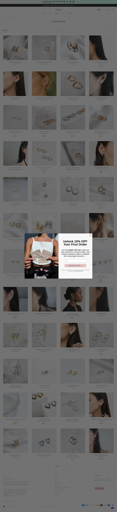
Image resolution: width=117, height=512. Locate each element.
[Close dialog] (90, 235)
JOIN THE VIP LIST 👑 (75, 265)
